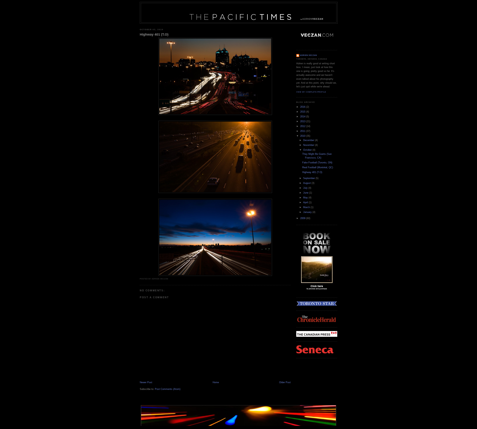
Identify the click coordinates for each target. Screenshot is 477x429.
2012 (303, 126)
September (309, 178)
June (306, 192)
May (306, 197)
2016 (303, 106)
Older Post (285, 382)
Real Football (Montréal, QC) (317, 167)
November (309, 145)
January (307, 212)
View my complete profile (311, 92)
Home (216, 382)
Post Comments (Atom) (167, 389)
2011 (303, 131)
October (307, 149)
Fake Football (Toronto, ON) (317, 162)
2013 (303, 121)
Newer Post (146, 382)
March (307, 207)
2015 (303, 111)
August (307, 183)
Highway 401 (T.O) (154, 34)
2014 (303, 116)
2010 (303, 135)
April (306, 202)
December (309, 140)
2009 (303, 218)
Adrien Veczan (308, 55)
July (305, 187)
